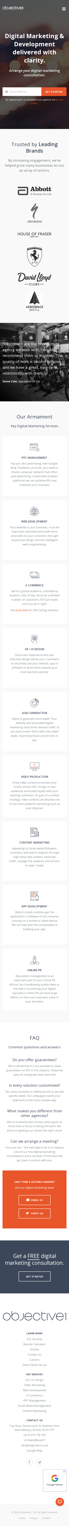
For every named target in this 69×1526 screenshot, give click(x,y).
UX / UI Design (34, 1380)
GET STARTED (54, 91)
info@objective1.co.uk (34, 1445)
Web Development (34, 1390)
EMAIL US (37, 1200)
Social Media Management (34, 1406)
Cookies (46, 1518)
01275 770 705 (37, 1435)
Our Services (34, 1339)
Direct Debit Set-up (34, 1365)
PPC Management (34, 1400)
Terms (22, 1518)
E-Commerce (35, 1395)
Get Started (34, 1276)
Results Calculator (34, 1344)
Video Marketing (34, 1385)
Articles (34, 1349)
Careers (35, 1360)
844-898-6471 (36, 1440)
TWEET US (36, 1213)
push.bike (22, 610)
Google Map (34, 1450)
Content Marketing (34, 1411)
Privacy (34, 1518)
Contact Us (34, 1354)
